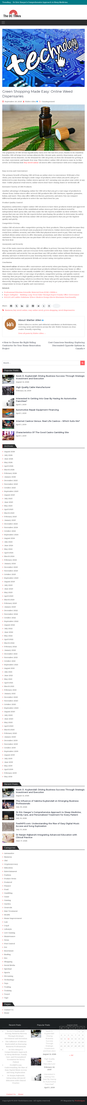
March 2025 (9, 513)
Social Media (9, 965)
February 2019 (10, 773)
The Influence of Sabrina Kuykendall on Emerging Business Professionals (16, 1044)
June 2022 (8, 632)
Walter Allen (30, 102)
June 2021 (8, 675)
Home (6, 1013)
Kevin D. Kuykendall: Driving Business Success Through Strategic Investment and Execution (49, 1041)
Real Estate (9, 951)
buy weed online (20, 310)
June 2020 (8, 719)
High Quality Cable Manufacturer (33, 387)
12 (68, 1039)
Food (6, 889)
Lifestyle (8, 929)
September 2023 (11, 578)
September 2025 (11, 491)
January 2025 (10, 520)
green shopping (51, 310)
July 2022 (8, 629)
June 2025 (8, 502)
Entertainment (10, 871)
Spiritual (8, 969)
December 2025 (11, 480)
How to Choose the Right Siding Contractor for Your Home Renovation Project (21, 345)
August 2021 (9, 668)
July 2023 (8, 585)
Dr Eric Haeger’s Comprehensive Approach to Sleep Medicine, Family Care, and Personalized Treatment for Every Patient (48, 813)
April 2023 (8, 596)
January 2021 (10, 694)
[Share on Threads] (49, 306)
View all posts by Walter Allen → (32, 333)
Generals (8, 908)
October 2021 (10, 661)
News (6, 940)
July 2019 (8, 759)
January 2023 (10, 607)
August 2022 (9, 625)
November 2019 (11, 744)
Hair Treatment (11, 911)
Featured (8, 882)
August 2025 (9, 495)
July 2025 (8, 499)
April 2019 (8, 769)
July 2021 (8, 672)
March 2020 (9, 730)
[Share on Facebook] (11, 306)
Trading (7, 987)
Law (6, 922)
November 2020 (11, 701)
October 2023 (10, 574)
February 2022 (10, 647)
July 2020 (8, 715)
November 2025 (11, 484)
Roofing (7, 954)
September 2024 (11, 535)
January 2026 (10, 477)
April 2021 (8, 683)
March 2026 (9, 470)
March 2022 (9, 643)
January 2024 (10, 564)
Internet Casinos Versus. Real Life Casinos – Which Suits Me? (48, 421)
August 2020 (9, 712)
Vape (6, 998)
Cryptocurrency (11, 864)
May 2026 (8, 462)
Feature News (10, 879)
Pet (5, 947)
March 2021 (9, 686)
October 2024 (10, 531)
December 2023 (11, 567)
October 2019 (10, 748)
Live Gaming (9, 933)
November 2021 (11, 657)
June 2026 (8, 459)
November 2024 (11, 527)
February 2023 (10, 603)
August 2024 (9, 538)
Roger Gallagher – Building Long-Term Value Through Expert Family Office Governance (41, 295)
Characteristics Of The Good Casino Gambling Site (42, 432)
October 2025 (10, 488)
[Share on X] (16, 306)
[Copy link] (56, 306)
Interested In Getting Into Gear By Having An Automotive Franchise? (49, 1079)
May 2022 (8, 636)
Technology (9, 980)
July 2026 (8, 455)
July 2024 (8, 542)
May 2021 (8, 679)
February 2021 (10, 690)
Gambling (8, 893)
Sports (7, 973)
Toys (6, 983)
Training (8, 991)
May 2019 (8, 766)
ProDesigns (80, 1101)
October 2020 (10, 704)
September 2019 (11, 751)
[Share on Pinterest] (33, 306)
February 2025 (10, 517)
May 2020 (8, 722)
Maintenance (9, 936)
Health (7, 915)
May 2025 (8, 506)
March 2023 (9, 600)
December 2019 (11, 740)
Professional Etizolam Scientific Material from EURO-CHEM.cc (30, 292)
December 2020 (11, 697)
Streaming (8, 976)
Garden (7, 904)
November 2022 (11, 614)
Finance (7, 886)
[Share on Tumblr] (44, 306)
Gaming (7, 900)
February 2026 (10, 473)
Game (6, 897)
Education (8, 868)
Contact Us (8, 1010)
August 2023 (9, 582)
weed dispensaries (66, 310)
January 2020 (10, 737)
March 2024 (9, 556)
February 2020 (10, 733)
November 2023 (11, 571)
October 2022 (10, 618)
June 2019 (8, 762)
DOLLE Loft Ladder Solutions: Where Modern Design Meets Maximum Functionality (40, 297)
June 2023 (8, 589)
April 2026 (8, 466)
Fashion (7, 875)
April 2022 (8, 639)
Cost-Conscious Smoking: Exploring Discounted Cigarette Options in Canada (66, 345)
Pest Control (9, 944)
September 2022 (11, 621)
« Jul (71, 1055)
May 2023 (8, 592)
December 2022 (11, 610)
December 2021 (10, 654)
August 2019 (9, 755)
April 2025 (8, 509)
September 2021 (11, 665)
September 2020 (11, 708)
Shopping (8, 962)
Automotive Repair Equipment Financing (37, 410)
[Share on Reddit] (38, 306)
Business (9, 310)
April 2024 (8, 553)
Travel (7, 994)
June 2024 (8, 545)
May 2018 (8, 777)
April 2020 (8, 726)
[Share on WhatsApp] (27, 306)
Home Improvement (13, 918)
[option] (40, 2)
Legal (6, 926)
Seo (5, 958)
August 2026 (9, 452)
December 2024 (11, 524)
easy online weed (35, 310)
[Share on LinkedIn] (22, 306)
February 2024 (10, 560)
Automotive (9, 853)
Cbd (5, 861)
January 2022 (10, 650)
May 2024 (8, 549)
